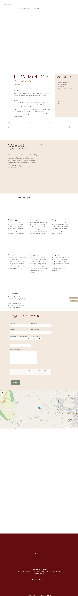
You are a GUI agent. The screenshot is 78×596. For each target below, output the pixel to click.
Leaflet (67, 427)
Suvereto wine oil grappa (57, 2)
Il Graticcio (13, 293)
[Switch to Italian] (30, 9)
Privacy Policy (15, 372)
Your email (13, 329)
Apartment (13, 336)
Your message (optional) (17, 349)
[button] (9, 127)
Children (23, 343)
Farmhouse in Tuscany (23, 2)
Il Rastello (56, 220)
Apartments (46, 2)
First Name (13, 323)
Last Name (34, 323)
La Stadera (56, 254)
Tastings (72, 2)
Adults (12, 343)
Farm (19, 8)
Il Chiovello (13, 220)
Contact (24, 8)
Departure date (35, 336)
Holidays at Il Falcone (35, 2)
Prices (66, 2)
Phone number (35, 329)
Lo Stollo (12, 254)
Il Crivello (34, 254)
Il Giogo (33, 219)
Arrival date (24, 336)
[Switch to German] (36, 9)
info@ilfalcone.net (39, 573)
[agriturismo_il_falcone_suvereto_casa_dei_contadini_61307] (22, 172)
